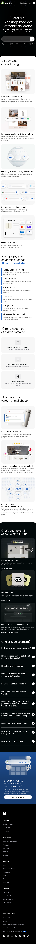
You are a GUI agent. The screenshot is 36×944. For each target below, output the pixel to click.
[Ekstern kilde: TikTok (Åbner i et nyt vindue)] (20, 936)
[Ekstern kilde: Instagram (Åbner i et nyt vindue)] (16, 936)
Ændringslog (6, 882)
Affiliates (5, 855)
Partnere (5, 852)
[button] (34, 3)
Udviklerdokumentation (10, 842)
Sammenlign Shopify (9, 869)
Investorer (6, 831)
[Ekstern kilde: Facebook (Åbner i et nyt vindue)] (4, 936)
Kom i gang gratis (18, 797)
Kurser (5, 875)
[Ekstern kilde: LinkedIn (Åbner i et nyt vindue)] (24, 936)
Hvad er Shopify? (8, 824)
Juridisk (5, 921)
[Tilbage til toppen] (4, 813)
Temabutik (6, 845)
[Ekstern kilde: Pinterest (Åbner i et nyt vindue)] (28, 936)
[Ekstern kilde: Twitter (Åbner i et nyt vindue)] (8, 936)
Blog (4, 865)
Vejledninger (6, 872)
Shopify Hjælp (7, 892)
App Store (6, 848)
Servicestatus (7, 902)
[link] (32, 39)
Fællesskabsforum (8, 896)
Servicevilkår (6, 918)
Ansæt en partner (8, 899)
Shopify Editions (8, 828)
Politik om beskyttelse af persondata (14, 924)
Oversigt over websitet (9, 928)
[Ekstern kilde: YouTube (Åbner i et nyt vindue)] (12, 936)
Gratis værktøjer (7, 879)
